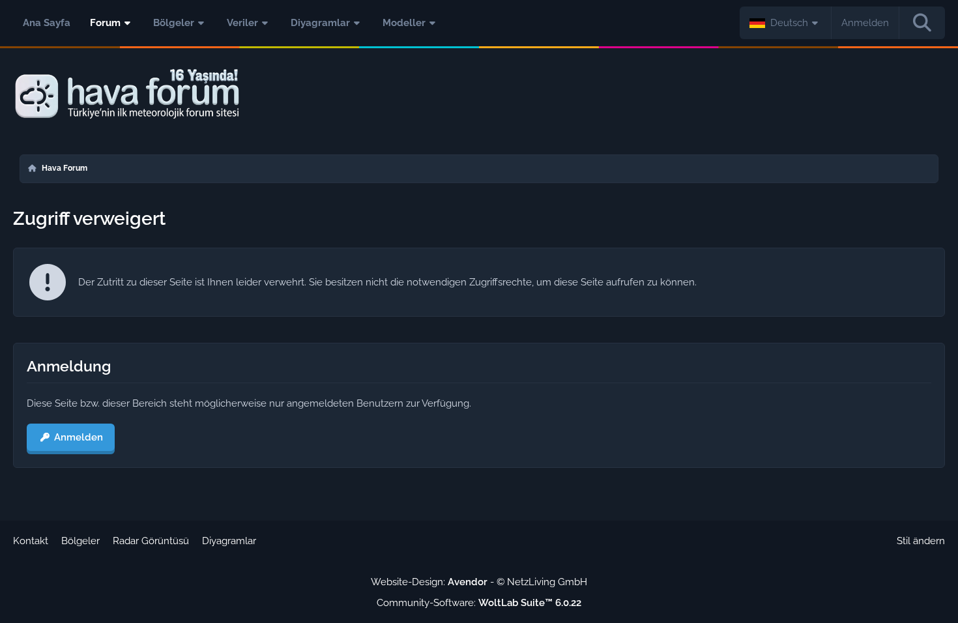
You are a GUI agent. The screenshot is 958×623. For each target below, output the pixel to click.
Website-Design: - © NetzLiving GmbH (479, 582)
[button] (786, 23)
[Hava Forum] (479, 94)
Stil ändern (921, 541)
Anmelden (865, 23)
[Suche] (922, 23)
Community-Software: (479, 603)
